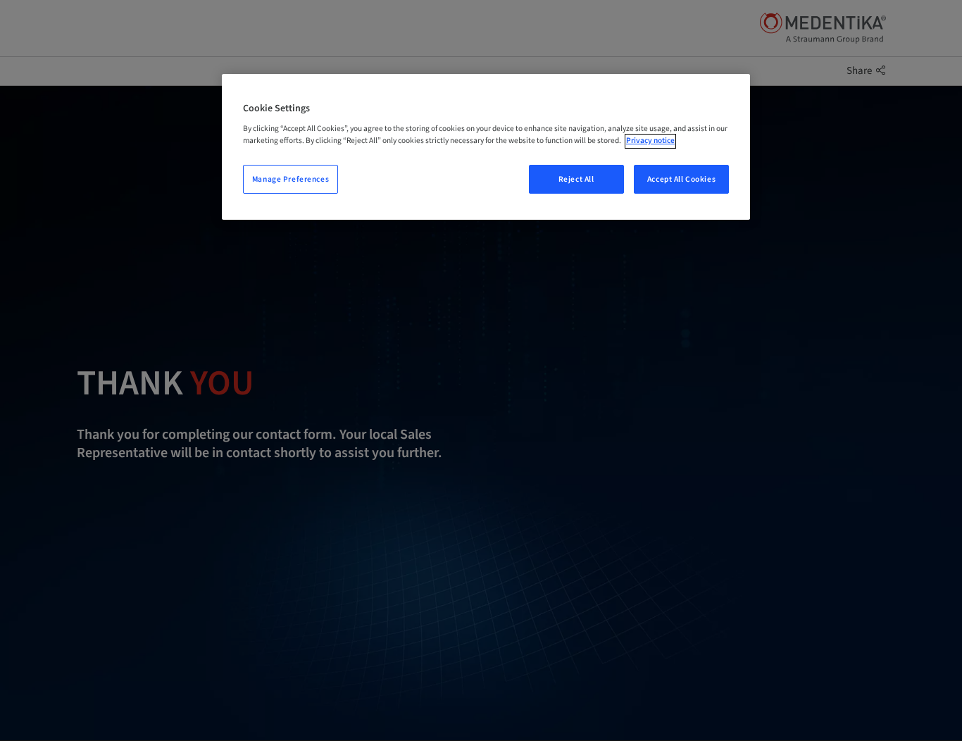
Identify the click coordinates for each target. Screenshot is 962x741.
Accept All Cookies (681, 179)
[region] (486, 147)
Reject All (576, 179)
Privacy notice (650, 141)
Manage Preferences (290, 179)
